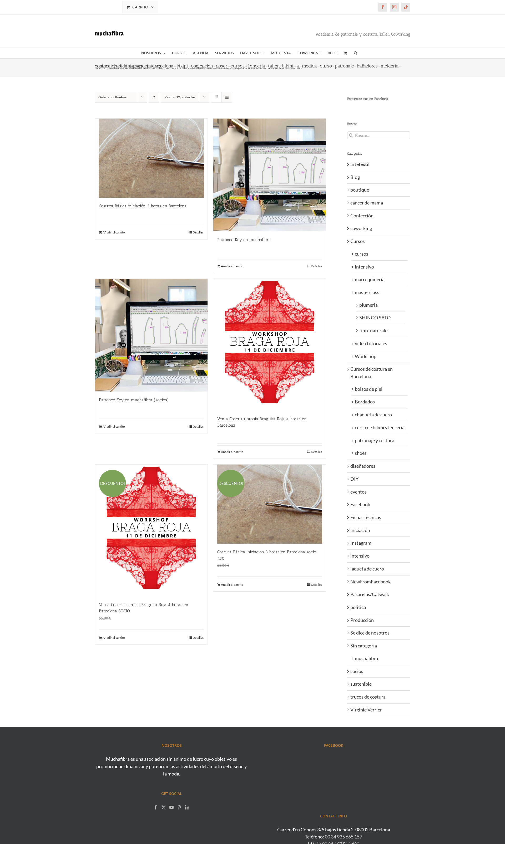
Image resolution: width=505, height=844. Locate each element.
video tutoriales (371, 343)
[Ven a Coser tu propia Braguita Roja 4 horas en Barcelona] (269, 345)
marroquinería (370, 279)
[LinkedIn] (187, 807)
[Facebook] (156, 807)
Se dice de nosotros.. (371, 633)
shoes (361, 453)
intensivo (364, 267)
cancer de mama (366, 203)
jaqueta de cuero (367, 569)
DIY (354, 479)
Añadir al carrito (114, 232)
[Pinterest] (179, 807)
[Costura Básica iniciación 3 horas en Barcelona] (151, 158)
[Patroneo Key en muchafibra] (269, 175)
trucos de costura (368, 697)
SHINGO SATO (375, 317)
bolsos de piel (368, 389)
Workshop (365, 356)
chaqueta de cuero (373, 414)
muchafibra (366, 658)
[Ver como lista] (226, 97)
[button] (355, 52)
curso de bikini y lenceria (380, 427)
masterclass (367, 292)
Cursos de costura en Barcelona (371, 372)
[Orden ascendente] (154, 97)
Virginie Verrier (366, 710)
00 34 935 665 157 (343, 837)
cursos (361, 254)
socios (356, 671)
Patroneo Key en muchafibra (244, 239)
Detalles (198, 232)
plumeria (368, 305)
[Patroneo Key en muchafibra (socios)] (151, 335)
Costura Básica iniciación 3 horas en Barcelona (143, 205)
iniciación (360, 530)
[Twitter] (163, 807)
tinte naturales (374, 330)
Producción (362, 620)
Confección (361, 215)
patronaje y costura (374, 440)
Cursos (357, 241)
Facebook (360, 504)
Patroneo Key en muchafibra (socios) (134, 399)
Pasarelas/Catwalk (369, 594)
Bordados (365, 401)
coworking (361, 228)
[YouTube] (171, 807)
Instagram (360, 543)
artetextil (360, 164)
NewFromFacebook (370, 581)
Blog (355, 177)
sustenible (361, 684)
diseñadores (362, 466)
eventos (358, 492)
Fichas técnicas (365, 517)
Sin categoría (363, 645)
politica (358, 607)
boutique (359, 190)
